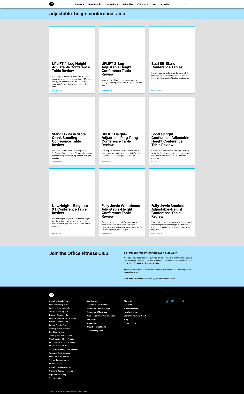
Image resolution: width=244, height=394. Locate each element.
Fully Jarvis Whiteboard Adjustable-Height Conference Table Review (121, 211)
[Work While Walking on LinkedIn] (179, 302)
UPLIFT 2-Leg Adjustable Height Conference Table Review (116, 68)
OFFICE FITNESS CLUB (152, 253)
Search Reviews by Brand (135, 316)
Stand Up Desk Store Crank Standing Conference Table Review (69, 139)
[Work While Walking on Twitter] (173, 302)
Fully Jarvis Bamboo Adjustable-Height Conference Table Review (167, 211)
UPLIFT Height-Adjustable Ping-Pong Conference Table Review (120, 139)
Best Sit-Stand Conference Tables (166, 65)
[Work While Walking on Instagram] (168, 302)
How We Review (131, 312)
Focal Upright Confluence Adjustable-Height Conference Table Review (171, 139)
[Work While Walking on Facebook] (163, 302)
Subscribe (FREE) (131, 308)
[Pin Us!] (184, 302)
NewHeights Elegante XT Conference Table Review (70, 209)
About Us (128, 301)
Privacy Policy (130, 323)
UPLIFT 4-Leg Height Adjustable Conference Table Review (71, 67)
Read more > (57, 90)
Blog (126, 319)
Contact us (128, 305)
